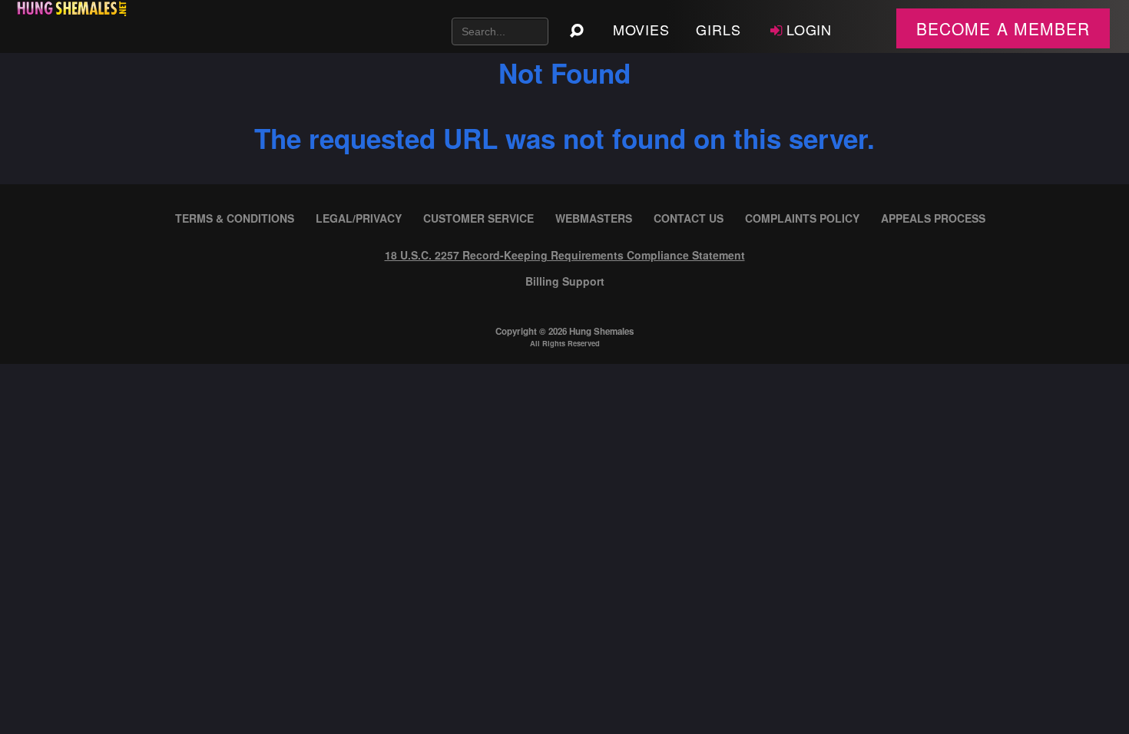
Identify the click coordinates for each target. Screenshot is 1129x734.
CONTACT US (688, 218)
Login (809, 29)
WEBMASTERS (593, 218)
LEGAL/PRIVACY (359, 218)
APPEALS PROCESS (933, 218)
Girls (718, 29)
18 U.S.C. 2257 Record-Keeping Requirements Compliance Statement (565, 255)
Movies (641, 29)
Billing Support (564, 281)
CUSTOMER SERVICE (478, 218)
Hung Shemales (601, 331)
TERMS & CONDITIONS (234, 218)
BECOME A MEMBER (1003, 28)
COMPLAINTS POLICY (802, 218)
